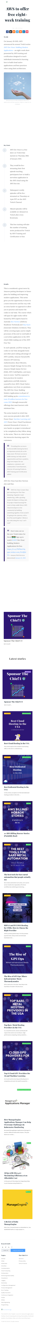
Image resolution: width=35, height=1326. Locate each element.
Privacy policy (22, 1261)
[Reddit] (20, 31)
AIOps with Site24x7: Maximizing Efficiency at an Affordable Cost (15, 1175)
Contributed (7, 713)
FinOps (29, 803)
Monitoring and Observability (24, 1089)
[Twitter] (17, 31)
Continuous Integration (7, 1295)
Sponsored (28, 671)
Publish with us (18, 1250)
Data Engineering (5, 1302)
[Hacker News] (14, 31)
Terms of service (23, 1263)
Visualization (4, 1278)
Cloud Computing (27, 713)
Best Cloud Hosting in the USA (16, 743)
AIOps (29, 1143)
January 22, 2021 (20, 558)
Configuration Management (8, 1285)
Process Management (6, 1288)
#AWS (14, 540)
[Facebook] (7, 31)
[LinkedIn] (23, 31)
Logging (3, 1280)
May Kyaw (26, 325)
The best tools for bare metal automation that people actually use (17, 877)
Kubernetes (4, 1263)
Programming (4, 1305)
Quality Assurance (5, 1292)
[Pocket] (27, 31)
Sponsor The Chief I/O (13, 641)
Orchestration (4, 1273)
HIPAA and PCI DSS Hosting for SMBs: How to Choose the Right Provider (16, 928)
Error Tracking (4, 1290)
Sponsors (21, 1258)
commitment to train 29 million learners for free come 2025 (17, 399)
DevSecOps (4, 1283)
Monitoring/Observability (7, 1275)
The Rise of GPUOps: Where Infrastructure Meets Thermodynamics (15, 978)
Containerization (5, 1268)
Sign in (6, 1250)
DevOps (29, 844)
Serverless (3, 1266)
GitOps (3, 1300)
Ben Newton (15, 322)
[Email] (10, 31)
